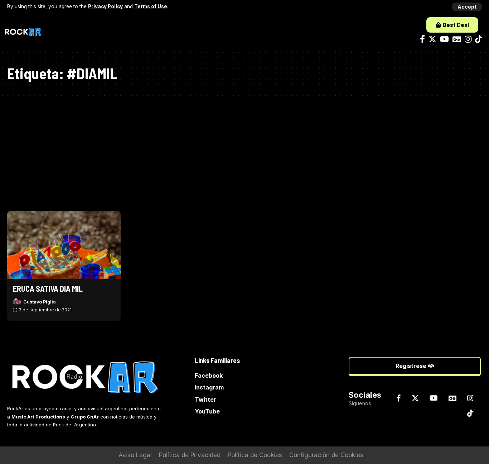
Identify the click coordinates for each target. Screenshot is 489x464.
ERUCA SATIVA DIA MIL (48, 288)
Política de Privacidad (190, 455)
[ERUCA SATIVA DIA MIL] (64, 245)
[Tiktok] (478, 39)
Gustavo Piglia (39, 302)
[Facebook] (422, 39)
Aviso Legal (135, 455)
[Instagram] (468, 39)
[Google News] (457, 39)
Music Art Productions (38, 417)
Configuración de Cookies (326, 455)
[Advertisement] (244, 150)
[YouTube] (444, 39)
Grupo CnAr (85, 417)
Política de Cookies (255, 455)
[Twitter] (432, 39)
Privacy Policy (105, 6)
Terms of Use (150, 6)
